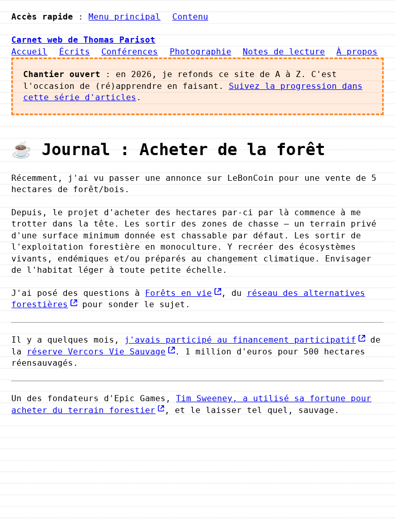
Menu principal (124, 17)
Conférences (129, 52)
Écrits (74, 52)
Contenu (190, 17)
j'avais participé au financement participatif (240, 340)
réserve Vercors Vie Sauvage (96, 351)
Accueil (29, 52)
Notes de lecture (284, 52)
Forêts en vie (178, 293)
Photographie (200, 52)
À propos (357, 52)
